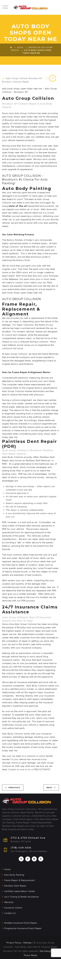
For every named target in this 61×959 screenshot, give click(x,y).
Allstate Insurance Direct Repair (20, 923)
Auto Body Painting (14, 875)
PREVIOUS (14, 787)
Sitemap (27, 943)
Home (7, 869)
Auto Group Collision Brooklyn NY (24, 78)
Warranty (9, 902)
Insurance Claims (13, 908)
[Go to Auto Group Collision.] (11, 47)
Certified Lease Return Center (19, 891)
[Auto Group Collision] (30, 7)
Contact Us (10, 913)
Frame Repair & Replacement (19, 880)
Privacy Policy (14, 943)
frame (15, 763)
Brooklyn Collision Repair (15, 82)
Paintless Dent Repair (15, 886)
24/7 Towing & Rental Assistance (21, 897)
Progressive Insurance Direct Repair (23, 928)
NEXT (49, 787)
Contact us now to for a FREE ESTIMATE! (29, 769)
